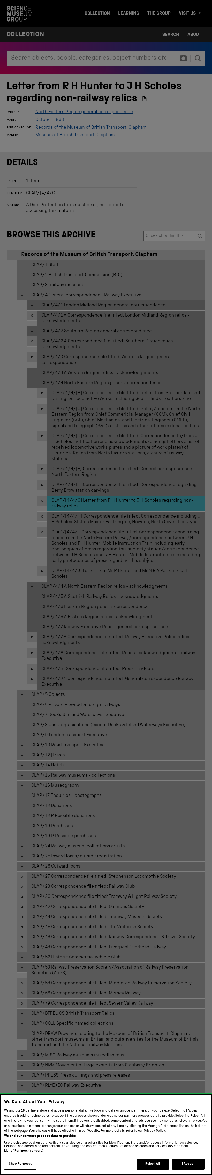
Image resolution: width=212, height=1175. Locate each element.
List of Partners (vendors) (23, 1151)
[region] (106, 1134)
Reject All (152, 1164)
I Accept (188, 1164)
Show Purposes (20, 1164)
